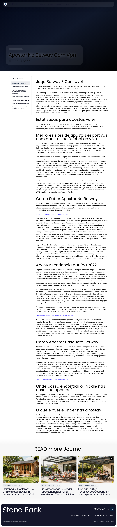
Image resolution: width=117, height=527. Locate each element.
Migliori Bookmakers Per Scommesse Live (52, 214)
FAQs (90, 516)
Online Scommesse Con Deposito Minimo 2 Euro (54, 316)
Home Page (75, 516)
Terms (107, 521)
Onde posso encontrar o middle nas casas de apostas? (20, 107)
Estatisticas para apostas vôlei (20, 86)
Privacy (102, 521)
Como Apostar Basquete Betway (20, 103)
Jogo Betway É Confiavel (19, 83)
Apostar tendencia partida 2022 (20, 100)
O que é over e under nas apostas (21, 112)
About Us (96, 521)
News (84, 516)
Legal (112, 521)
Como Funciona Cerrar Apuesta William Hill (52, 380)
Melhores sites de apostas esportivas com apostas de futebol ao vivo (19, 91)
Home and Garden (16, 49)
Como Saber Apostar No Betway (20, 96)
